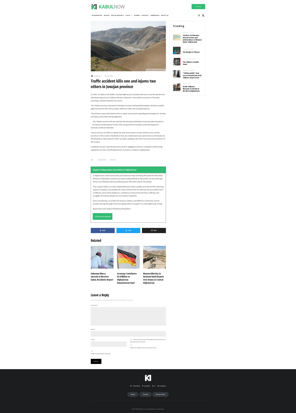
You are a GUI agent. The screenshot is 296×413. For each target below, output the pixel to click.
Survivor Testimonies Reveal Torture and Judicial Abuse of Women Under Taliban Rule (192, 38)
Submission (154, 15)
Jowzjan (113, 159)
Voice (128, 15)
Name (93, 329)
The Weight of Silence (191, 52)
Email (93, 339)
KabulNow (97, 76)
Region (106, 15)
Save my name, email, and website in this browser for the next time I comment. (148, 341)
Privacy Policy (160, 394)
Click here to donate (103, 216)
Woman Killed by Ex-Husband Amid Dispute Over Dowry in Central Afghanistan (153, 278)
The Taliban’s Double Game (191, 63)
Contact (145, 394)
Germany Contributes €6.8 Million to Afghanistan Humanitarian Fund (127, 278)
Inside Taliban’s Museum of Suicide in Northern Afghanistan (191, 88)
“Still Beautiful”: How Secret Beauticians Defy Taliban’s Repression (192, 75)
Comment (94, 305)
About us (164, 15)
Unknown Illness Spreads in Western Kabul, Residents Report (102, 276)
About (133, 394)
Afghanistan (97, 15)
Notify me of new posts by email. (101, 353)
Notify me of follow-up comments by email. (143, 348)
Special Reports (117, 15)
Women (137, 15)
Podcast (145, 15)
